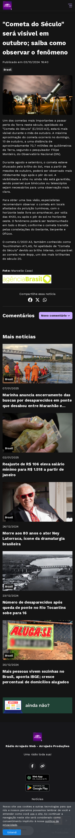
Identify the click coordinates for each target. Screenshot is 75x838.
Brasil (7, 69)
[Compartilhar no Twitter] (37, 300)
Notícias (37, 799)
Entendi (12, 832)
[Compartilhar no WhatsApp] (45, 300)
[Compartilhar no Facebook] (30, 300)
